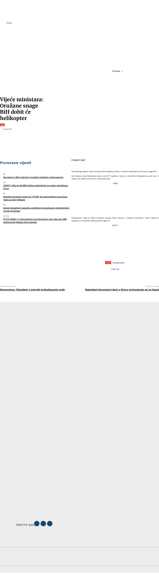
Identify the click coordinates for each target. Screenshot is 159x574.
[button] (118, 71)
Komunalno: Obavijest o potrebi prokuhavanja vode (32, 289)
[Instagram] (43, 523)
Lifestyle (6, 216)
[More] (112, 159)
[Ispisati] (104, 159)
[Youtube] (49, 523)
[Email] (97, 159)
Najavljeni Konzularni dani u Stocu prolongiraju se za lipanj (122, 289)
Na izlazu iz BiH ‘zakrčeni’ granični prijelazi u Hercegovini (33, 177)
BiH (2, 125)
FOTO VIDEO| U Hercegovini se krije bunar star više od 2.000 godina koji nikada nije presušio (35, 221)
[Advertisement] (115, 200)
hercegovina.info (118, 263)
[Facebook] (89, 159)
